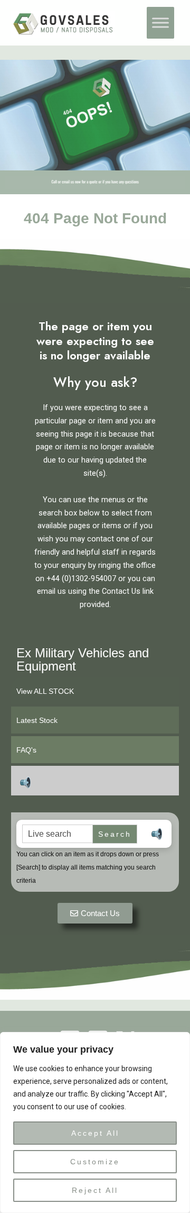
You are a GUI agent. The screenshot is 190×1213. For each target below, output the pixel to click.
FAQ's (26, 750)
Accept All (95, 1133)
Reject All (95, 1190)
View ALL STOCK (45, 691)
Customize (95, 1161)
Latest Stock (37, 720)
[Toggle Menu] (160, 22)
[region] (95, 1122)
